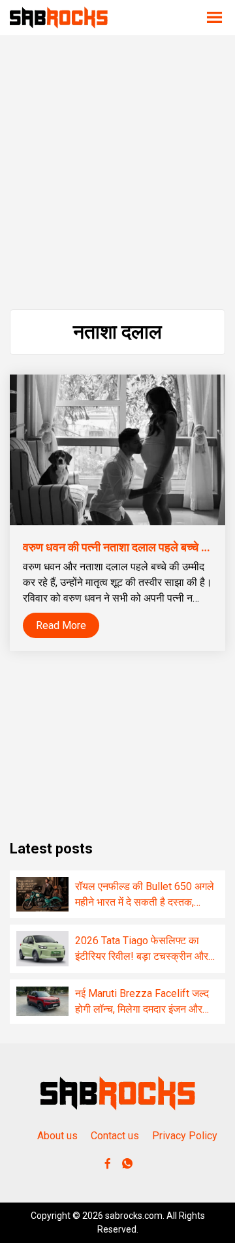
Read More (61, 625)
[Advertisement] (117, 172)
